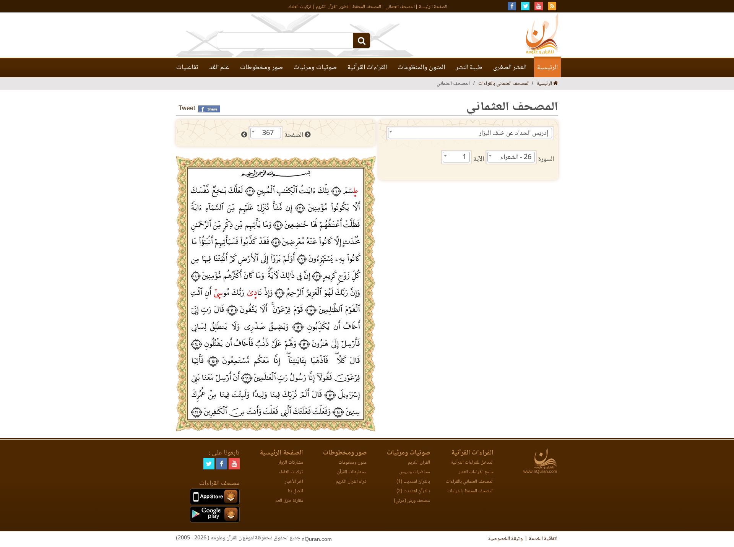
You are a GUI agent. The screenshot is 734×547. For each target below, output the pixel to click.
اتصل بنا (295, 491)
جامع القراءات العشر (476, 472)
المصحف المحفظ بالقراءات (470, 491)
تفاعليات (187, 67)
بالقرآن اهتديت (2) (413, 491)
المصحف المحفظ (366, 7)
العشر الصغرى (509, 67)
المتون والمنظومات (421, 67)
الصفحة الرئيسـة (433, 7)
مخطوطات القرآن (352, 472)
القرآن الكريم (419, 463)
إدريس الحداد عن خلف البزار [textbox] (514, 133)
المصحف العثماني (400, 7)
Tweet (187, 109)
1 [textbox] (464, 157)
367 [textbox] (268, 133)
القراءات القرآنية (367, 67)
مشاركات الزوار (290, 463)
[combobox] (470, 133)
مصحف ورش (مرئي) (412, 501)
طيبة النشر (469, 67)
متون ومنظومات (352, 463)
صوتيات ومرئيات (315, 67)
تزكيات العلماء (300, 7)
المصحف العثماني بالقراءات (503, 84)
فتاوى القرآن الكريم (332, 7)
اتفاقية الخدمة (543, 539)
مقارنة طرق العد (289, 501)
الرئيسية (547, 67)
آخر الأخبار (294, 482)
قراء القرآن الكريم (351, 482)
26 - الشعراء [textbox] (515, 157)
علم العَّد (219, 67)
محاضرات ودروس (414, 472)
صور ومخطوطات (261, 67)
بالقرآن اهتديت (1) (413, 482)
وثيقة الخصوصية (505, 539)
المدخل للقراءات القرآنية (472, 463)
